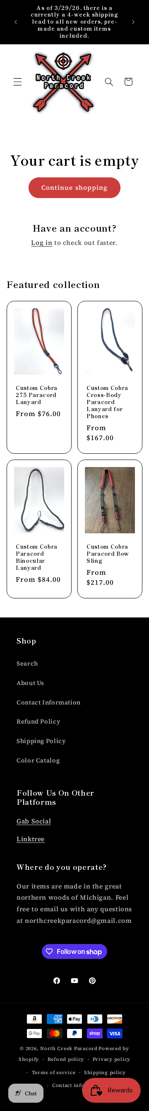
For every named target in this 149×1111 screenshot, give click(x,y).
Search (27, 663)
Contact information (79, 1085)
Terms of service (54, 1072)
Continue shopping (74, 187)
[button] (17, 81)
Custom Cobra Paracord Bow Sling (108, 553)
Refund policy (66, 1059)
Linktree (31, 839)
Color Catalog (38, 760)
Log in (41, 242)
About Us (30, 683)
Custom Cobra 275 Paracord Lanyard (37, 395)
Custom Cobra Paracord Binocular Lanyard (37, 557)
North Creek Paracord (69, 1048)
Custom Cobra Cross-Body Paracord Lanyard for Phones (107, 402)
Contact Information (49, 702)
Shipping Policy (41, 741)
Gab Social (34, 821)
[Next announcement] (133, 22)
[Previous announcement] (16, 22)
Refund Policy (38, 721)
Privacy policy (111, 1059)
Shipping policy (105, 1072)
